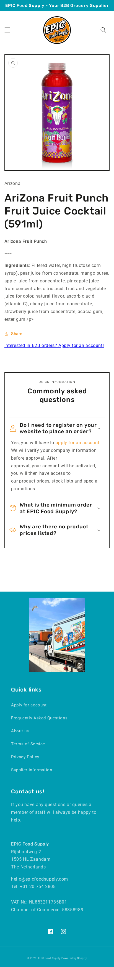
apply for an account (78, 442)
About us (20, 730)
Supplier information (31, 769)
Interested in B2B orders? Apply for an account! (54, 345)
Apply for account (29, 705)
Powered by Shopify (74, 958)
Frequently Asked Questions (39, 718)
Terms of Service (28, 743)
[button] (7, 30)
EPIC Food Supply (49, 958)
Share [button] (16, 333)
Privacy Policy (25, 756)
